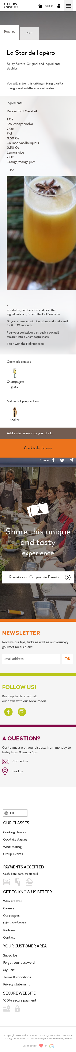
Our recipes (11, 916)
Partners (9, 930)
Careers (8, 908)
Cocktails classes (15, 839)
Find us (17, 771)
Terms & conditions (17, 977)
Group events (13, 854)
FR (11, 813)
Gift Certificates (14, 923)
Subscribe (10, 955)
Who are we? (12, 901)
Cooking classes (14, 832)
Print (29, 33)
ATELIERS (11, 6)
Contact (9, 937)
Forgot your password (19, 963)
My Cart (9, 970)
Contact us (20, 761)
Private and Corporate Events (34, 577)
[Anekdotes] (51, 1046)
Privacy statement (16, 984)
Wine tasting (12, 847)
